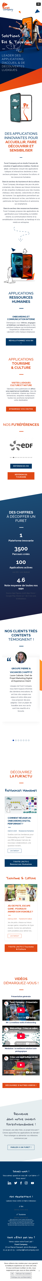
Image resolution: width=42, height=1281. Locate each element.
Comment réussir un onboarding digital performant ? (19, 821)
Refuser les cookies (23, 1274)
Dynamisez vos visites (21, 409)
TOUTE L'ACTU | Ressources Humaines (21, 863)
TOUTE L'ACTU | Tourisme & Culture (21, 948)
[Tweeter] (15, 1183)
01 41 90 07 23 (8, 1250)
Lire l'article (14, 851)
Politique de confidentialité (21, 1277)
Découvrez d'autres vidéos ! (21, 1085)
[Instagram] (26, 1183)
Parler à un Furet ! (21, 1147)
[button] (38, 4)
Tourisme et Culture (25, 919)
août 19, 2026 (12, 919)
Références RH (21, 466)
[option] (21, 73)
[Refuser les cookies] (39, 1271)
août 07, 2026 (12, 831)
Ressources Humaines (26, 831)
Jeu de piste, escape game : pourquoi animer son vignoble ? (20, 909)
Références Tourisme (21, 476)
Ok (12, 1274)
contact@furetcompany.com (27, 1250)
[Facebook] (21, 1183)
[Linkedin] (10, 1183)
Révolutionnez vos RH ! (21, 342)
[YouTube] (32, 1183)
